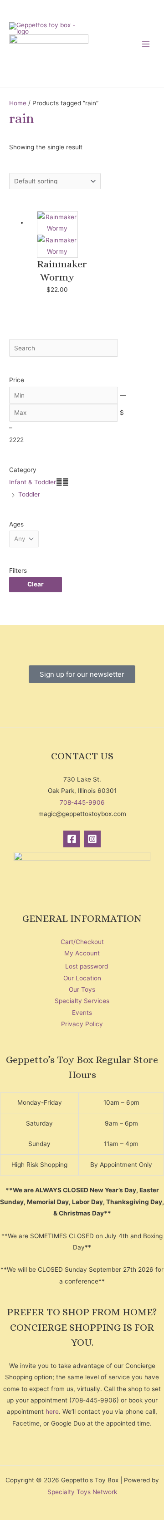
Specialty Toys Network (82, 1491)
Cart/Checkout (82, 941)
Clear (35, 584)
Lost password (86, 966)
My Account (82, 953)
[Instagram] (92, 839)
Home (17, 103)
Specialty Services (82, 1000)
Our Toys (82, 989)
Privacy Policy (82, 1024)
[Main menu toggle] (146, 43)
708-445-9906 (82, 802)
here (52, 1411)
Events (82, 1012)
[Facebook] (71, 839)
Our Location (82, 978)
